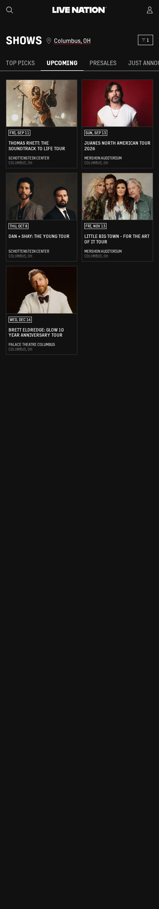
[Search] (9, 10)
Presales (102, 63)
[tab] (20, 62)
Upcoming (62, 63)
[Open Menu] (149, 10)
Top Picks (20, 63)
